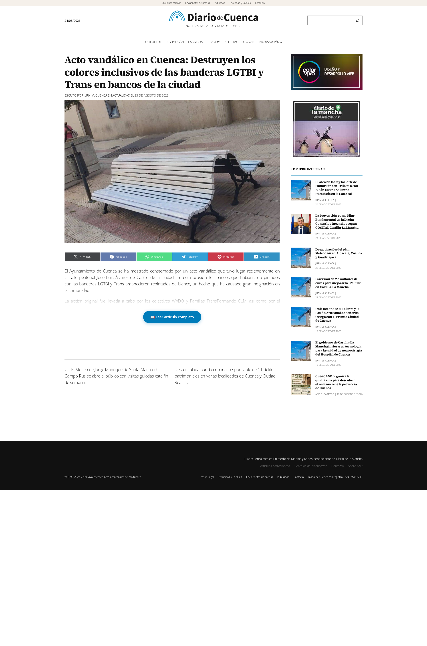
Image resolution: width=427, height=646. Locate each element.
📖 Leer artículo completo (172, 317)
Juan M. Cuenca (95, 95)
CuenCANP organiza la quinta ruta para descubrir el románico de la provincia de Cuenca (336, 382)
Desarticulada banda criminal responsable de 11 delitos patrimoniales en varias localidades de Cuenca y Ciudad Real (225, 375)
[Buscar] (357, 20)
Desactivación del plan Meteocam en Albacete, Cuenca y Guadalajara (338, 254)
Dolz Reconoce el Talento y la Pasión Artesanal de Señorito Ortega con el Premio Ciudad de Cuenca (337, 315)
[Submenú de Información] (281, 42)
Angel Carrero (324, 394)
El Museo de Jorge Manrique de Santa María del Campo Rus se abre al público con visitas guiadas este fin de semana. (116, 375)
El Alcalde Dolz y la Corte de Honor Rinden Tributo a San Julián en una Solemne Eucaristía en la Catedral (336, 188)
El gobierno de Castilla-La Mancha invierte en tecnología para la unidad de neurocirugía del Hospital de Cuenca (338, 349)
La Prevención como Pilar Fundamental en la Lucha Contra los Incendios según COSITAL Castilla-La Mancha (337, 222)
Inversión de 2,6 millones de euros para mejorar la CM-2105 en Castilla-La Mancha (338, 283)
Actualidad (121, 95)
